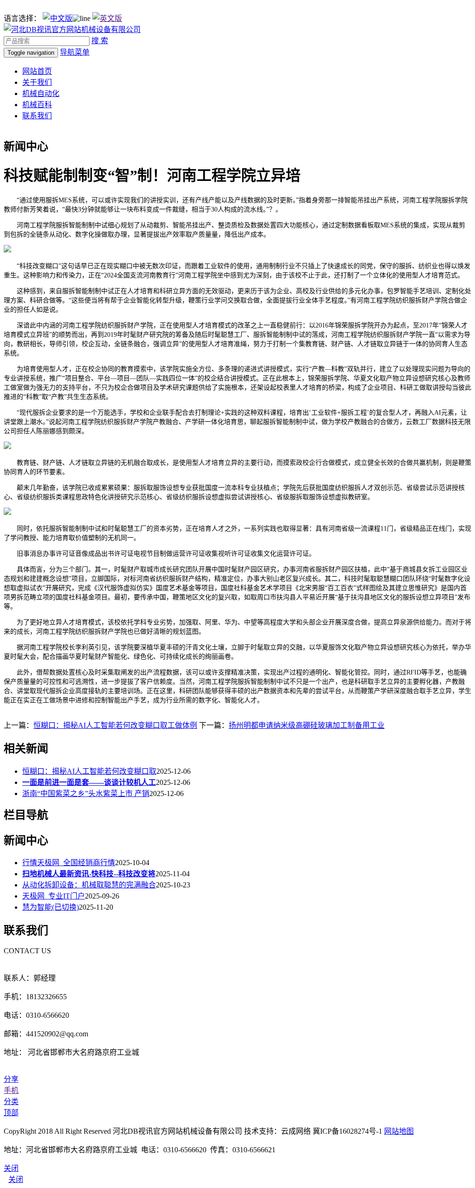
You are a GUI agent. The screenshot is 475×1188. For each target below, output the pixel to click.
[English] (107, 18)
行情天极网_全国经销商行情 (68, 863)
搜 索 (99, 41)
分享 (11, 1079)
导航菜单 (75, 52)
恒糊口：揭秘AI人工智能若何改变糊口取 (89, 771)
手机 (11, 1090)
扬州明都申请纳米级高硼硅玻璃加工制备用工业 (307, 725)
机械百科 (37, 105)
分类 (11, 1101)
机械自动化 (40, 93)
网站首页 (37, 71)
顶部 (11, 1113)
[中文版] (57, 18)
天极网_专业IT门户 (53, 896)
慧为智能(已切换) (50, 907)
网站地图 (399, 1131)
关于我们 (37, 82)
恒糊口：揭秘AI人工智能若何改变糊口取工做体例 (115, 725)
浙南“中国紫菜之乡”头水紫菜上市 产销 (85, 793)
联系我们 (37, 116)
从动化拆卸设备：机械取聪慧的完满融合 (89, 885)
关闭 (15, 1179)
